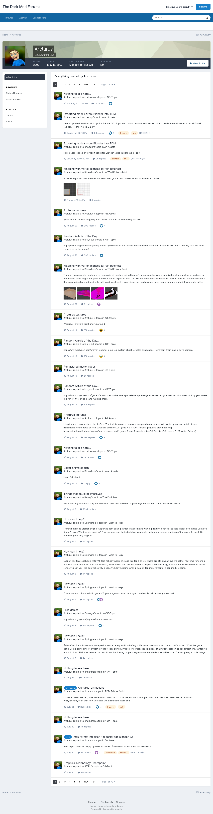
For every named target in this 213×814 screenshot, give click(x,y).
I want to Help (115, 522)
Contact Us (107, 802)
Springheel (91, 522)
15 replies (85, 752)
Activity (23, 17)
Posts (9, 121)
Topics (9, 115)
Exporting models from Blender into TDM (90, 114)
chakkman (90, 97)
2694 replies (89, 509)
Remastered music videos (80, 366)
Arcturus (68, 97)
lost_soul (89, 239)
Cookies (120, 802)
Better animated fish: (76, 467)
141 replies (86, 772)
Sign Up (203, 6)
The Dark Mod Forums (21, 7)
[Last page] (94, 84)
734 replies (88, 625)
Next (87, 84)
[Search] (207, 17)
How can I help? (74, 519)
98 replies (99, 133)
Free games (71, 610)
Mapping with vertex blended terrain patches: (92, 168)
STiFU (88, 766)
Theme (92, 802)
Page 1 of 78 (107, 84)
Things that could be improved (83, 493)
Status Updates (191, 17)
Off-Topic (112, 97)
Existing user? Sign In (178, 7)
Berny (88, 497)
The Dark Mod (110, 497)
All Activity (11, 77)
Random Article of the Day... (81, 236)
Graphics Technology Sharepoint (85, 763)
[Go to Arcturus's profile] (58, 96)
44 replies (87, 541)
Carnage (89, 613)
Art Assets (109, 117)
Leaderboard (39, 17)
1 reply (86, 483)
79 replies (99, 103)
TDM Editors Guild (117, 172)
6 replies (96, 200)
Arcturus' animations (91, 687)
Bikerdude (90, 172)
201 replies (86, 706)
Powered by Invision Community (106, 809)
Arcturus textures (75, 210)
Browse (9, 17)
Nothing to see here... (77, 93)
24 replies (88, 375)
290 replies (89, 225)
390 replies (89, 255)
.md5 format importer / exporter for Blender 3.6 (103, 736)
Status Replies (13, 99)
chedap (89, 117)
